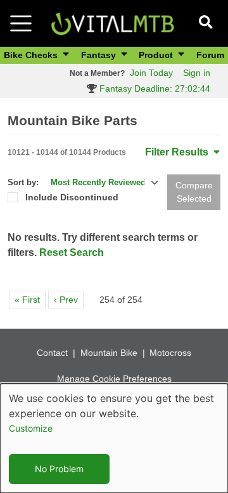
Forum (210, 55)
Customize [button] (31, 428)
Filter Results (178, 152)
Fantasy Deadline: (153, 88)
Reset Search (71, 252)
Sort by (22, 182)
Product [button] (157, 55)
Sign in (196, 73)
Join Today (151, 73)
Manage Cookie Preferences (114, 379)
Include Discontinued (71, 197)
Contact (52, 353)
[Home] (112, 22)
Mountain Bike (108, 353)
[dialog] (114, 438)
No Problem (59, 468)
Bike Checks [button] (32, 55)
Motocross (170, 353)
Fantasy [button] (99, 55)
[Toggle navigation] (21, 23)
